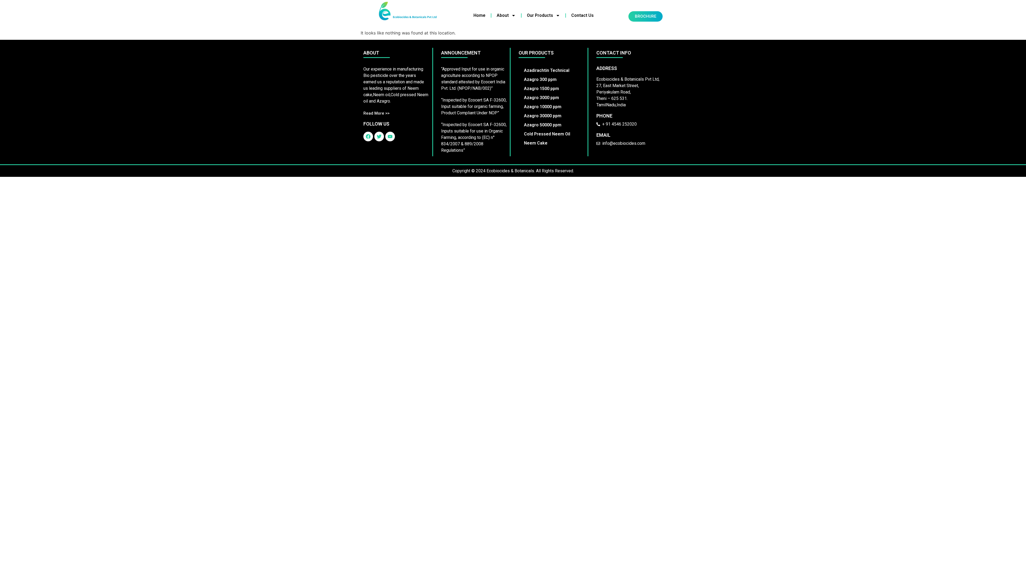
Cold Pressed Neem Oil (547, 134)
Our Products (540, 15)
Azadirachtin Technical (546, 70)
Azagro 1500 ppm (541, 88)
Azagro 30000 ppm (542, 115)
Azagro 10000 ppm (542, 106)
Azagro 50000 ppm (542, 124)
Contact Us (582, 15)
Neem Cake (535, 143)
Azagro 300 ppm (540, 79)
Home (479, 15)
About (503, 15)
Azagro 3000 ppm (541, 97)
